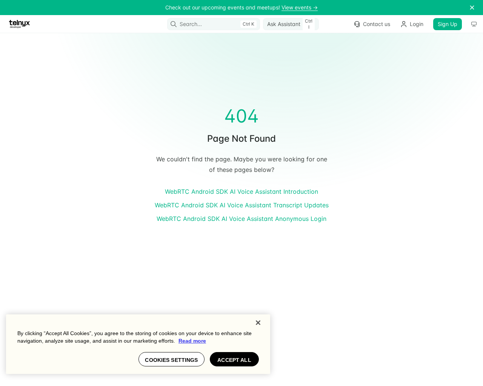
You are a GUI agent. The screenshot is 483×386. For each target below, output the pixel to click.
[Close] (258, 322)
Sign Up (447, 24)
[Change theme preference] (474, 24)
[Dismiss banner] (472, 7)
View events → (299, 7)
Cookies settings (171, 360)
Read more (192, 341)
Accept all (234, 360)
